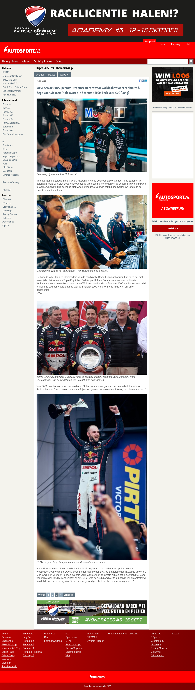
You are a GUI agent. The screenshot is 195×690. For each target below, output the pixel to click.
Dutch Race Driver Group (15, 87)
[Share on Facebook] (140, 80)
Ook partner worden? (183, 108)
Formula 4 (7, 130)
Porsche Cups (9, 152)
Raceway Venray (11, 182)
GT (4, 141)
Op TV (5, 225)
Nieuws (14, 61)
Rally (188, 44)
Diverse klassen (10, 174)
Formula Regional (11, 123)
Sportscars (7, 145)
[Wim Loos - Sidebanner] (172, 84)
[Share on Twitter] (143, 80)
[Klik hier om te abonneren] (172, 201)
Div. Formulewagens (12, 134)
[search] (191, 61)
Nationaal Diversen (11, 91)
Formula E (7, 115)
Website (64, 74)
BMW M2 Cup (9, 79)
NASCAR (7, 171)
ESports (6, 203)
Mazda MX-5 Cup (11, 83)
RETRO (6, 189)
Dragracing (175, 44)
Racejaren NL (9, 94)
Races (51, 74)
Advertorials (8, 221)
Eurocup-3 (7, 126)
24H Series (8, 167)
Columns (6, 218)
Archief (37, 61)
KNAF (5, 72)
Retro (162, 44)
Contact (59, 61)
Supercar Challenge (12, 76)
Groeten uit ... (9, 206)
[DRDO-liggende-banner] (92, 612)
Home (5, 61)
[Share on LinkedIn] (145, 80)
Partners (48, 61)
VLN (4, 163)
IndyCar (6, 108)
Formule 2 (7, 111)
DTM (4, 149)
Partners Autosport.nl (162, 108)
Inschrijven (172, 228)
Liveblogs (7, 210)
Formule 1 (7, 104)
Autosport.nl (150, 41)
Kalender (26, 61)
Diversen (6, 199)
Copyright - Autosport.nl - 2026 (97, 686)
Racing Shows (9, 214)
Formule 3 (7, 119)
